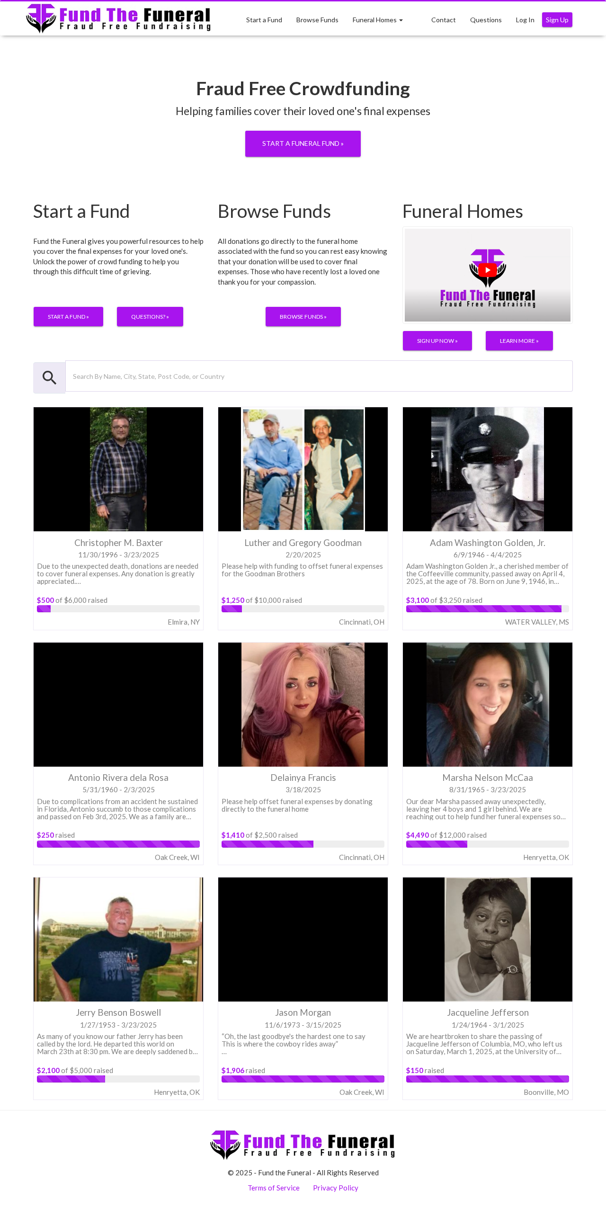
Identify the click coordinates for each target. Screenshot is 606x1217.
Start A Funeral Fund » (303, 143)
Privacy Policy (335, 1187)
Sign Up (557, 20)
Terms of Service (274, 1187)
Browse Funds (317, 20)
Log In (525, 20)
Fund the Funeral (119, 18)
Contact (443, 20)
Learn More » (519, 340)
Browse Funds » (303, 316)
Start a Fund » (68, 316)
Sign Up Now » (437, 340)
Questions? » (150, 316)
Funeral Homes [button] (375, 20)
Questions (486, 20)
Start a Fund (264, 20)
